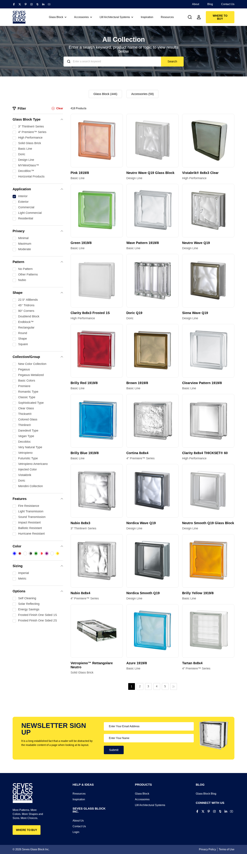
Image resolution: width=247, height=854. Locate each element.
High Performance (30, 137)
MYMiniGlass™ (28, 165)
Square (23, 344)
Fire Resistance (28, 505)
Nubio (22, 280)
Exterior (23, 201)
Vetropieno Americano (33, 464)
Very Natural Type (30, 447)
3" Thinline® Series (31, 126)
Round (22, 333)
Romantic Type (28, 391)
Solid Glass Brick (29, 143)
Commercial (26, 207)
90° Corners (26, 311)
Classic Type (26, 397)
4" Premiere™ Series (32, 132)
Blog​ (210, 4)
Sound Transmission (32, 517)
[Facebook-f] (14, 4)
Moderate (24, 249)
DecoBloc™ (26, 171)
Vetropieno (25, 452)
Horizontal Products (31, 176)
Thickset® (25, 414)
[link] (190, 17)
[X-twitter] (19, 4)
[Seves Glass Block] (19, 17)
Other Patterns (28, 274)
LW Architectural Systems (150, 805)
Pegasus (24, 369)
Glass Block (142, 793)
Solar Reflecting (28, 603)
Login (76, 832)
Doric (21, 154)
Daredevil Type (28, 430)
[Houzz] (37, 4)
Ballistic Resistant (30, 528)
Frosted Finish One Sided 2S (37, 620)
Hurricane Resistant (31, 533)
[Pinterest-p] (25, 4)
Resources (79, 793)
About (195, 4)
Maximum (24, 243)
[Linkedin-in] (43, 4)
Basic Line (25, 148)
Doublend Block (28, 316)
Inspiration (79, 799)
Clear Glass (26, 408)
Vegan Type (26, 436)
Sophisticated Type (31, 402)
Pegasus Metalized (31, 375)
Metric (22, 578)
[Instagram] (31, 4)
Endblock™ (26, 322)
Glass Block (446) (105, 94)
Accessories (142, 799)
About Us (78, 820)
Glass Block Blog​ (206, 793)
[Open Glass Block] (66, 17)
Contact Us (227, 4)
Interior (23, 196)
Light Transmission (30, 511)
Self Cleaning (27, 598)
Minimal (23, 238)
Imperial (23, 573)
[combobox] (112, 62)
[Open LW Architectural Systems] (132, 17)
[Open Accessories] (91, 17)
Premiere (24, 386)
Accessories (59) (142, 94)
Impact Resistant (29, 522)
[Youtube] (49, 4)
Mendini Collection (30, 486)
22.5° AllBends (28, 299)
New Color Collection (32, 364)
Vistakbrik (24, 475)
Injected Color (27, 469)
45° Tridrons (26, 305)
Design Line (26, 159)
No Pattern (25, 269)
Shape (22, 338)
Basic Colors (26, 380)
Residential (25, 218)
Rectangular (26, 327)
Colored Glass (27, 419)
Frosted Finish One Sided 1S (37, 615)
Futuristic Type (28, 458)
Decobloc (24, 441)
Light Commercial (30, 213)
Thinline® (24, 425)
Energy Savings (28, 609)
